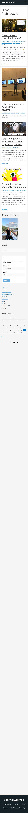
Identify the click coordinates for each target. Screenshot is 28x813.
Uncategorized (5, 305)
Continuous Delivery (20, 41)
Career (3, 289)
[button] (25, 2)
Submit (6, 280)
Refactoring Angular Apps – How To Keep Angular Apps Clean (12, 141)
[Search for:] (14, 250)
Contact (23, 804)
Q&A (3, 301)
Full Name (6, 265)
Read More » (5, 63)
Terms (16, 804)
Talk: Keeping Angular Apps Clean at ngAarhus (13, 107)
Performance (5, 299)
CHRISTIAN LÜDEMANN (8, 2)
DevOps (15, 43)
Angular (13, 41)
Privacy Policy (7, 804)
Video (3, 308)
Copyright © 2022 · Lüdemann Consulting (14, 808)
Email (4, 272)
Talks (18, 43)
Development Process (7, 43)
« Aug (3, 336)
